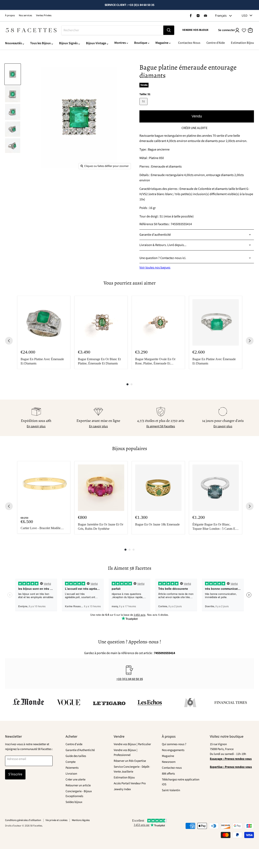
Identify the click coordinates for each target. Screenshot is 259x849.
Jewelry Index (122, 789)
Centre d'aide (74, 744)
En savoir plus (36, 426)
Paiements (72, 768)
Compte (70, 762)
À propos (10, 15)
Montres (120, 43)
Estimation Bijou (242, 43)
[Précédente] (9, 341)
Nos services (25, 15)
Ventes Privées (43, 15)
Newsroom (168, 762)
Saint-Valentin (171, 790)
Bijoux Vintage (96, 43)
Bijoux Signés (68, 43)
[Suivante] (250, 341)
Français (221, 15)
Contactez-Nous (189, 43)
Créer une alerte (75, 779)
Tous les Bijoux (40, 43)
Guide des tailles (76, 756)
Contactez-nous (172, 768)
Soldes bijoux (74, 802)
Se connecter (226, 30)
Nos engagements (173, 750)
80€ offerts (168, 774)
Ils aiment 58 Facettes (160, 426)
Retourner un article (78, 785)
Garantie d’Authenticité (80, 750)
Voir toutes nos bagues (154, 267)
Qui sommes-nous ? (174, 744)
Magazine (161, 43)
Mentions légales (81, 820)
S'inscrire (15, 774)
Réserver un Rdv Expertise (130, 761)
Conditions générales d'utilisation (23, 820)
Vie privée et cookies (56, 820)
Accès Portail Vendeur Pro (130, 783)
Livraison (71, 774)
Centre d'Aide (215, 43)
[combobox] (112, 30)
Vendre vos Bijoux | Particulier (132, 744)
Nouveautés (13, 43)
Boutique (140, 43)
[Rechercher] (168, 30)
